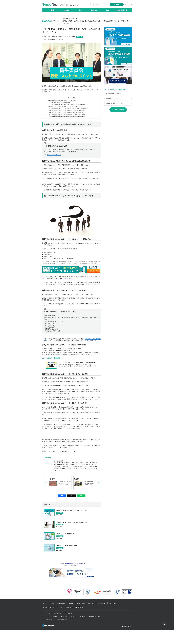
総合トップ (44, 15)
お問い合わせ (112, 603)
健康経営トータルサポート (59, 616)
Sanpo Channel (61, 603)
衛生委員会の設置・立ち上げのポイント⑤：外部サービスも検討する (67, 116)
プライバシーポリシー (55, 607)
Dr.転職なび (57, 613)
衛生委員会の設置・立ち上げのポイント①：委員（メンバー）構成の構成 (68, 108)
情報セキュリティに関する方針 (73, 607)
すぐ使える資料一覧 (118, 109)
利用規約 (44, 607)
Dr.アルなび (67, 613)
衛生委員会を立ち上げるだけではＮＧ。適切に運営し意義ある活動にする (68, 104)
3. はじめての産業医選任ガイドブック (113, 103)
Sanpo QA (71, 603)
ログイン (129, 4)
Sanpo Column (81, 603)
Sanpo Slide (51, 603)
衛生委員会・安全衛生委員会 (57, 39)
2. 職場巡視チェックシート (111, 98)
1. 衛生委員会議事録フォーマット (112, 93)
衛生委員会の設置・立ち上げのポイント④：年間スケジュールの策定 (67, 114)
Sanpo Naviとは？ (101, 603)
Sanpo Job (90, 603)
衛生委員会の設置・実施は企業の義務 (59, 102)
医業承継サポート (61, 619)
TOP (43, 603)
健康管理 (55, 15)
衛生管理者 (46, 39)
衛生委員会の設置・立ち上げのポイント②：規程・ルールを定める (66, 110)
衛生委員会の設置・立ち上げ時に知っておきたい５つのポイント (63, 106)
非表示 (73, 97)
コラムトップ (50, 15)
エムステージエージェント (77, 616)
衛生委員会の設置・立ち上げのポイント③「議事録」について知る (66, 112)
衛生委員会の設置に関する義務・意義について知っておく (61, 100)
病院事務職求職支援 (94, 616)
